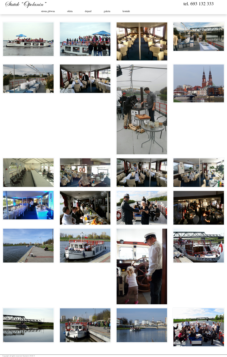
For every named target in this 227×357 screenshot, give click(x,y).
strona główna (48, 11)
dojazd (88, 11)
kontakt (126, 11)
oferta (70, 11)
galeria (107, 11)
